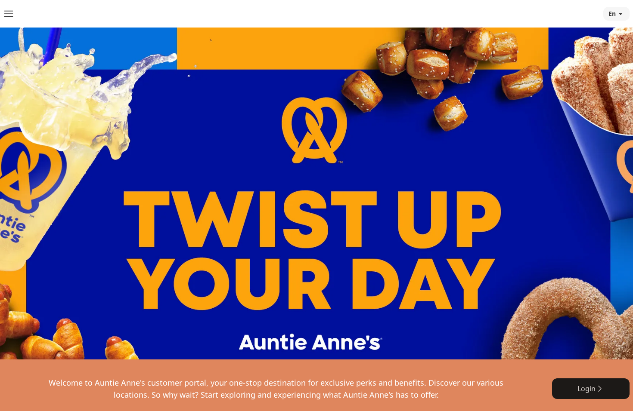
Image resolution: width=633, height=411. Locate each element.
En (612, 13)
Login (586, 388)
